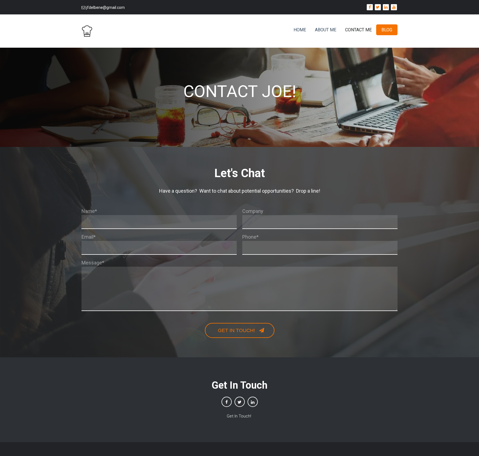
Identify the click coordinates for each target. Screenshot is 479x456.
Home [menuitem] (300, 29)
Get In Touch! (239, 416)
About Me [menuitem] (325, 29)
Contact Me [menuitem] (358, 29)
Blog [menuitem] (386, 29)
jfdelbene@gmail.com (105, 7)
